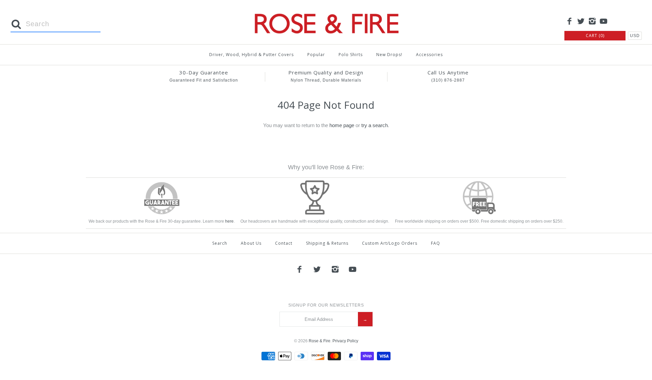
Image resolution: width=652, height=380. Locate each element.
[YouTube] (604, 22)
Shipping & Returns (327, 243)
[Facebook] (569, 22)
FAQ (435, 243)
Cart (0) (595, 35)
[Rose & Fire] (326, 11)
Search (219, 243)
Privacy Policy (345, 341)
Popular (316, 54)
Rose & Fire (319, 341)
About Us (251, 243)
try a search (374, 125)
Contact (283, 243)
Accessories (429, 54)
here (229, 221)
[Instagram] (592, 22)
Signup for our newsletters (326, 305)
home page (341, 125)
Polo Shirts (351, 54)
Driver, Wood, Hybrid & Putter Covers (251, 54)
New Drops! (389, 54)
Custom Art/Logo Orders (389, 243)
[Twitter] (581, 22)
